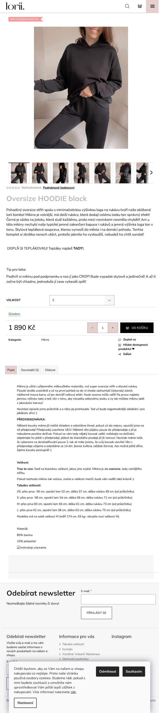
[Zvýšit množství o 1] (113, 328)
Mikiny (45, 340)
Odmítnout (107, 671)
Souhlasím (134, 671)
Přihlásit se (96, 613)
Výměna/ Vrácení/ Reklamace (81, 654)
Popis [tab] (11, 370)
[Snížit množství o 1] (93, 328)
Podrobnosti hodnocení (58, 188)
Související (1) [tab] (30, 370)
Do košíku (140, 328)
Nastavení (25, 703)
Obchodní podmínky (75, 659)
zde (73, 692)
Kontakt (67, 649)
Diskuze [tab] (50, 370)
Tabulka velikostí (73, 644)
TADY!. (78, 248)
